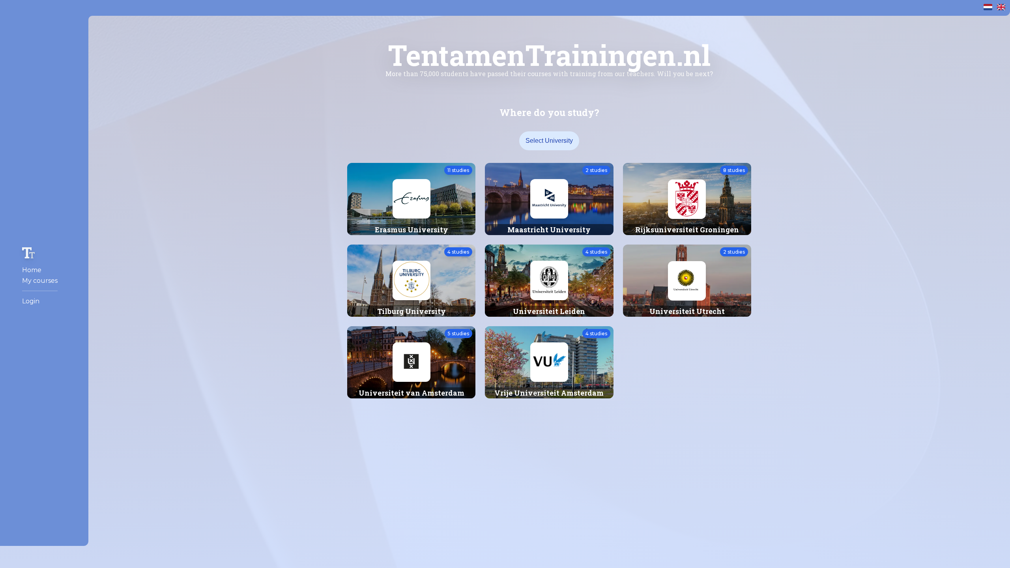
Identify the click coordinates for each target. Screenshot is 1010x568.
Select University (549, 140)
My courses (40, 280)
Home (31, 270)
